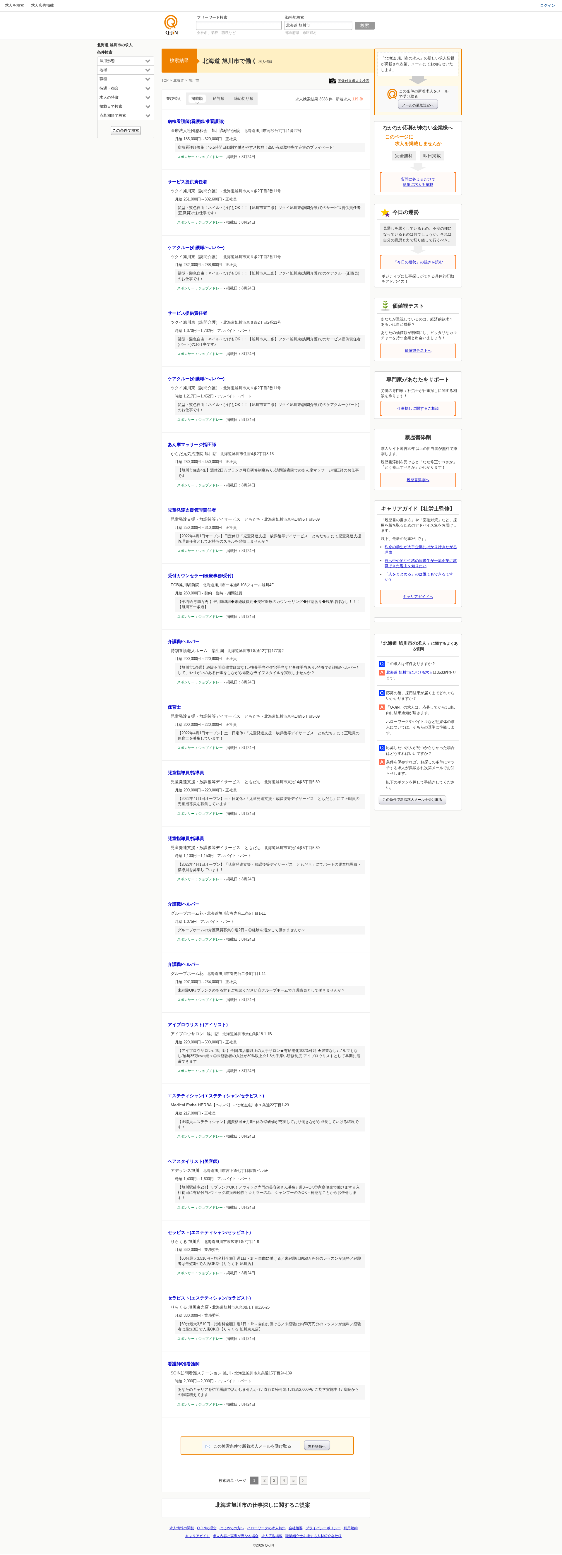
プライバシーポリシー (323, 1528)
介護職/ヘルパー (184, 641)
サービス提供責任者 (187, 181)
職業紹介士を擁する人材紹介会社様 (313, 1536)
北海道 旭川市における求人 (409, 672)
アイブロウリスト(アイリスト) (198, 1024)
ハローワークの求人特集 (266, 1528)
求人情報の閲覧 (181, 1528)
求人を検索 (14, 5)
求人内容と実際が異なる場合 (235, 1536)
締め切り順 (243, 98)
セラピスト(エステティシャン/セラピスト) (209, 1232)
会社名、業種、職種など (216, 33)
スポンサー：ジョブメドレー (200, 157)
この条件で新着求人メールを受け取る (412, 800)
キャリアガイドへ (418, 596)
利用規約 (351, 1528)
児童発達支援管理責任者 (192, 510)
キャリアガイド (197, 1536)
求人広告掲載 (42, 5)
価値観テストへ (418, 350)
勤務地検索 (294, 17)
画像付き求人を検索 (353, 81)
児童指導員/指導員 (186, 772)
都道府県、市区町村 (301, 33)
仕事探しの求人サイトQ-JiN (171, 25)
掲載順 (197, 98)
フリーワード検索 (212, 17)
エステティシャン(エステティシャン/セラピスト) (216, 1095)
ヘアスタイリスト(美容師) (193, 1161)
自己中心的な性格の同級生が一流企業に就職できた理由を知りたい (421, 563)
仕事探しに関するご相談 (418, 408)
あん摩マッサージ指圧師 (192, 444)
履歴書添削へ (418, 480)
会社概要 (296, 1528)
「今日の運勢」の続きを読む (418, 262)
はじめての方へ (232, 1528)
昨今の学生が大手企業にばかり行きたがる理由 (421, 549)
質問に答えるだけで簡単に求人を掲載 (418, 182)
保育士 (174, 706)
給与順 (218, 98)
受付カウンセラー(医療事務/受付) (200, 575)
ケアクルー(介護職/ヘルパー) (196, 247)
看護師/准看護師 (184, 1363)
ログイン (547, 5)
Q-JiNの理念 (207, 1528)
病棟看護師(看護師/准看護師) (196, 121)
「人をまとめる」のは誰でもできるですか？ (419, 577)
